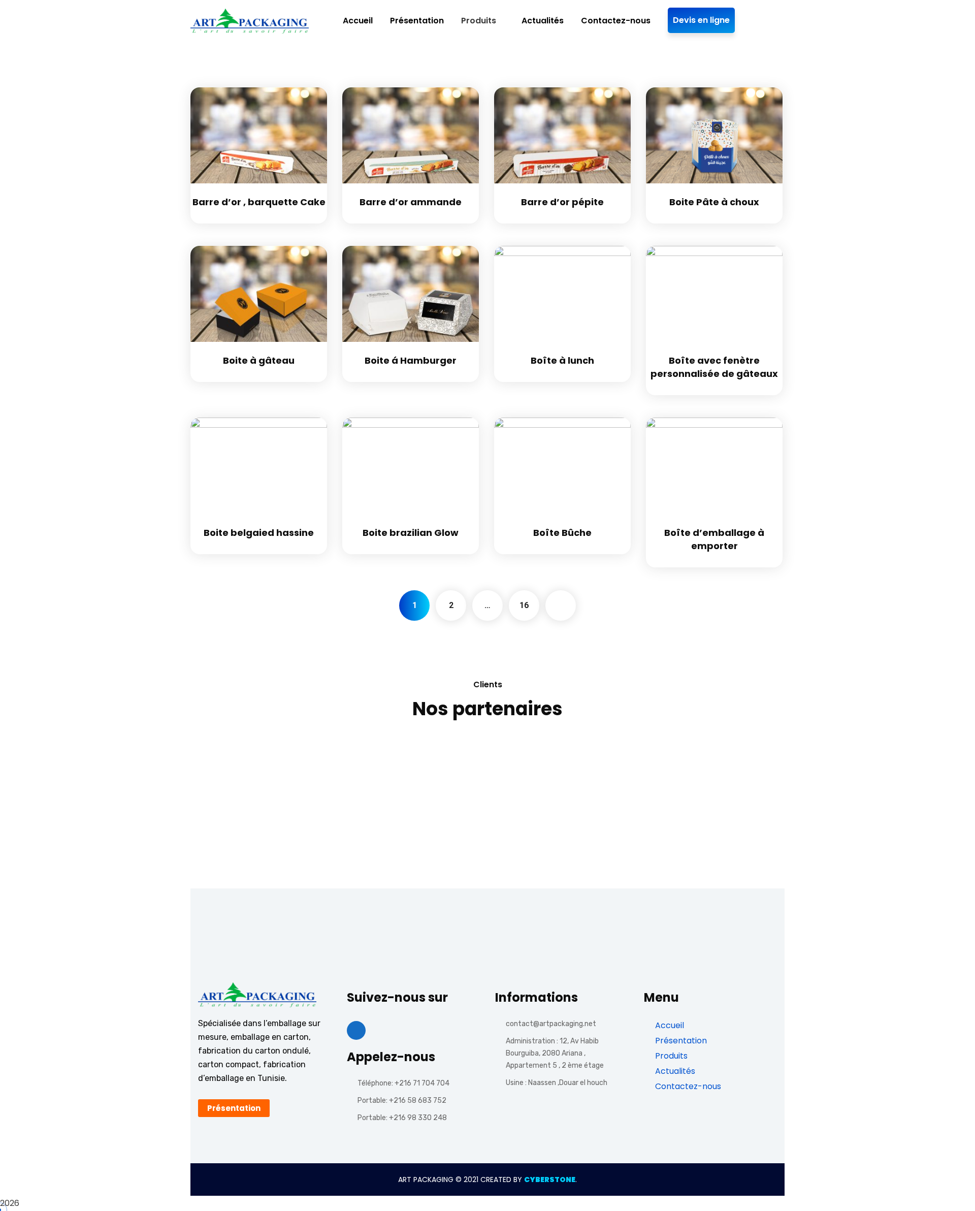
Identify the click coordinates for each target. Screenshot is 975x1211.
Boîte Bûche (562, 532)
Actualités (674, 1071)
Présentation (680, 1040)
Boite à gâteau (259, 360)
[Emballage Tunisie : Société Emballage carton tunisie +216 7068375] (249, 21)
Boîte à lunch (562, 360)
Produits (670, 1056)
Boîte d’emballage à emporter (714, 539)
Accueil (668, 1025)
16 (524, 605)
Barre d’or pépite (562, 202)
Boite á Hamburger (411, 360)
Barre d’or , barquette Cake (259, 202)
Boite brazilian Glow (411, 532)
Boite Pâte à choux (714, 202)
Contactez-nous (687, 1086)
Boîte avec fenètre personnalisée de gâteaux (714, 367)
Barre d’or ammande (411, 202)
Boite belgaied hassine (259, 532)
